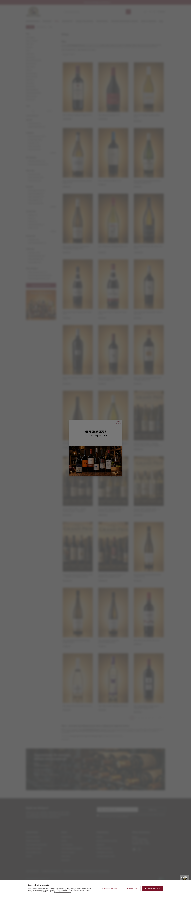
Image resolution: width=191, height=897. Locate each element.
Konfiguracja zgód (131, 888)
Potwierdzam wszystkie (152, 888)
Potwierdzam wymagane (109, 888)
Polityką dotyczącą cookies (73, 888)
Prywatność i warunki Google (62, 892)
